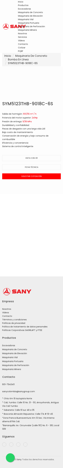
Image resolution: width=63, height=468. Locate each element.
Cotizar (21, 47)
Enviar (31, 250)
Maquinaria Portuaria (28, 22)
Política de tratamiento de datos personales (24, 326)
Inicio (20, 1)
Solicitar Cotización (31, 176)
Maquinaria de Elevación (30, 15)
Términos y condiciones (14, 319)
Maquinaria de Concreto (30, 12)
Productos (23, 5)
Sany (19, 459)
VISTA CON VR (31, 158)
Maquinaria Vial (25, 19)
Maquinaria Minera (27, 30)
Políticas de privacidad (13, 323)
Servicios (22, 37)
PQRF (20, 51)
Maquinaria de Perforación (31, 26)
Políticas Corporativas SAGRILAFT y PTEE (22, 330)
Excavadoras (24, 8)
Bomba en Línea (18, 59)
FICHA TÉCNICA (31, 167)
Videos (21, 40)
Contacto (23, 44)
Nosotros (22, 33)
